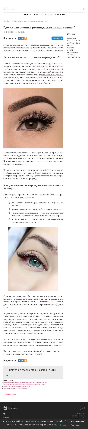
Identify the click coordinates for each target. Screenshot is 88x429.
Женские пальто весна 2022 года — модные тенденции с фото (24, 384)
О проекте (60, 15)
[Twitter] (22, 38)
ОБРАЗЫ (70, 50)
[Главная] (4, 21)
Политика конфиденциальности (10, 419)
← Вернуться (9, 394)
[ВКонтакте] (19, 38)
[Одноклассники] (25, 38)
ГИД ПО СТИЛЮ (73, 41)
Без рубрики (71, 38)
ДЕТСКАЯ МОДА (73, 43)
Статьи (48, 15)
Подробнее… (75, 425)
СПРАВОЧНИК (72, 52)
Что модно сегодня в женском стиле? (15, 388)
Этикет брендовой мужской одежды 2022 (17, 386)
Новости (38, 15)
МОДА (22, 32)
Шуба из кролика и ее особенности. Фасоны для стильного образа (25, 382)
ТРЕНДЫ (70, 55)
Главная (27, 15)
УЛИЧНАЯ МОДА (73, 57)
